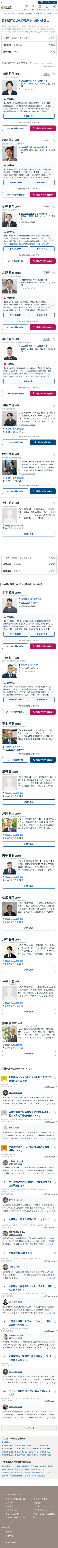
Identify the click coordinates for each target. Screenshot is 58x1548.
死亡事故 (34, 1466)
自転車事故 (25, 1466)
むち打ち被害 (24, 1469)
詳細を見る (29, 534)
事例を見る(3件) (16, 182)
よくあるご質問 (12, 1514)
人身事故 (42, 1466)
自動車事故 (6, 1466)
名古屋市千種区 (8, 1445)
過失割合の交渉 (8, 1472)
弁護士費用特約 (16, 1476)
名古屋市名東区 (32, 1455)
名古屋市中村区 (8, 1449)
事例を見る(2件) (16, 315)
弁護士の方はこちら (47, 2)
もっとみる (29, 1428)
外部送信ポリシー (41, 1510)
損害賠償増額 (30, 1472)
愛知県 (8, 429)
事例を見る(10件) (16, 700)
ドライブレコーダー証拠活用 (34, 1476)
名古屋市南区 (45, 1452)
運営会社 (9, 1532)
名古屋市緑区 (20, 1455)
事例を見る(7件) (16, 249)
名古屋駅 (9, 528)
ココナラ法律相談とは (15, 1499)
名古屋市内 (6, 1442)
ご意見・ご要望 (40, 1499)
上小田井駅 (10, 432)
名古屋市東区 (20, 1445)
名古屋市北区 (31, 1445)
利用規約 (37, 1503)
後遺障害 (5, 1476)
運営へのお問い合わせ (15, 1517)
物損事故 (51, 1466)
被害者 (4, 1469)
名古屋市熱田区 (8, 1452)
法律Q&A (9, 1503)
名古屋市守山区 (8, 1455)
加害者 (10, 1469)
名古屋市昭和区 (32, 1449)
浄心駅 (9, 481)
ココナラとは (11, 1510)
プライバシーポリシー (43, 1506)
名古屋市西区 (27, 81)
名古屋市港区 (33, 1452)
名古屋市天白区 (46, 1455)
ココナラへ (7, 2)
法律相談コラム (12, 1506)
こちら (50, 63)
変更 (53, 38)
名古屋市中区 (35, 599)
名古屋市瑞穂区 (46, 1449)
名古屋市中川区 (21, 1452)
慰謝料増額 (19, 1472)
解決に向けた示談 (43, 1472)
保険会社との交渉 (37, 1469)
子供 (16, 1469)
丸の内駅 (25, 603)
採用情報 (9, 1536)
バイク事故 (16, 1466)
